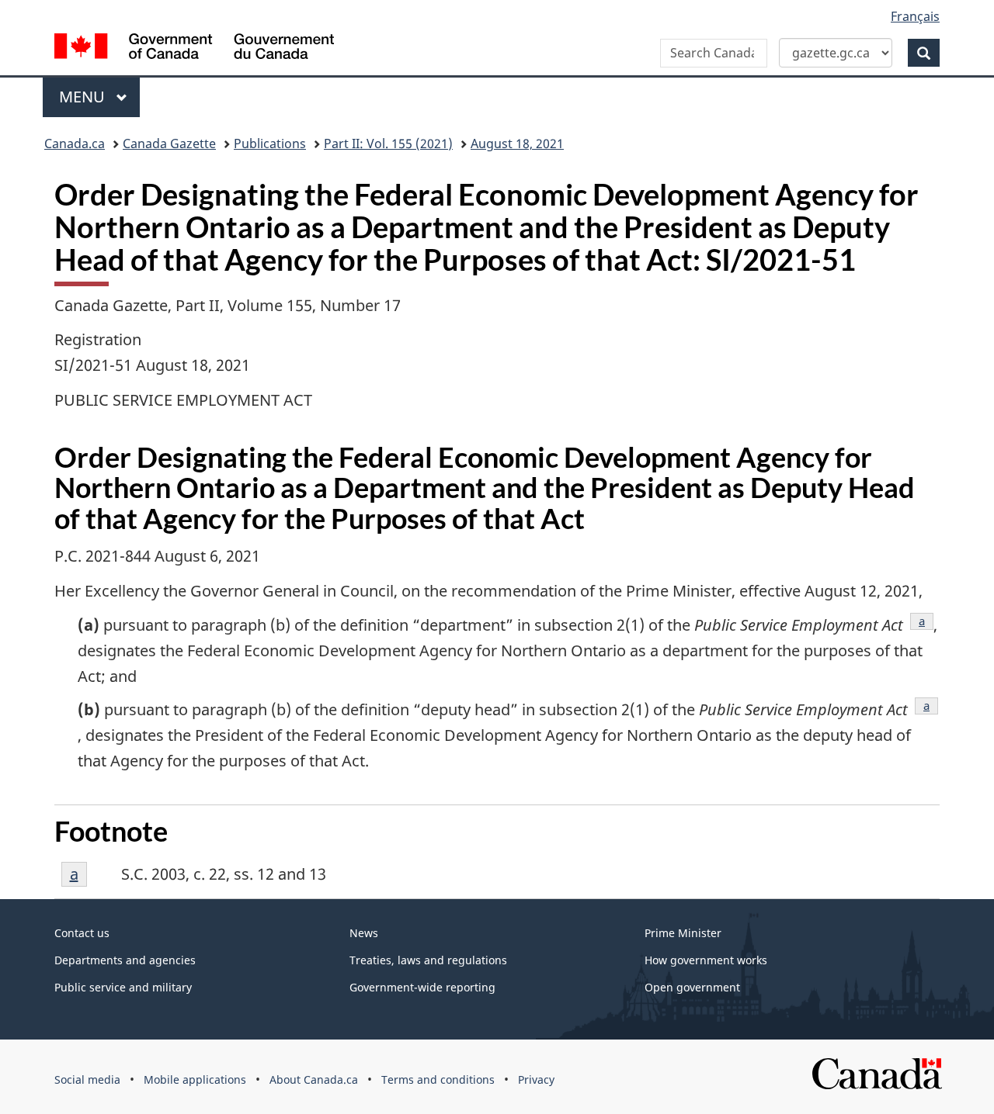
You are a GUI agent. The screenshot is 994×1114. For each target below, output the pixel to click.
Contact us (81, 932)
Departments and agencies (125, 960)
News (363, 932)
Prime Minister (683, 932)
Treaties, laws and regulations (428, 960)
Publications (270, 143)
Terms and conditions (438, 1079)
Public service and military (123, 987)
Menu (84, 96)
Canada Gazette (169, 143)
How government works (706, 960)
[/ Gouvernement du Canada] (194, 48)
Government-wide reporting (422, 987)
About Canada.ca (313, 1079)
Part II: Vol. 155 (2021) (388, 143)
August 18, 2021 (517, 143)
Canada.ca (74, 143)
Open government (692, 987)
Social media (87, 1079)
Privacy (536, 1079)
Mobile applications (195, 1079)
